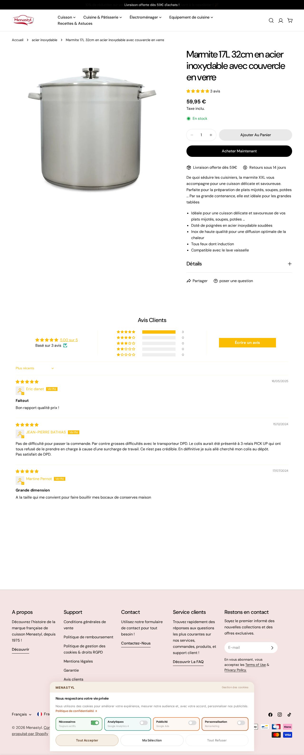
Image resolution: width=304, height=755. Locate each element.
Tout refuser (217, 740)
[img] (27, 381)
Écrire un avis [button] (247, 342)
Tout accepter (87, 740)
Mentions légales (78, 661)
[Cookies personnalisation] (241, 723)
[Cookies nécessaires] (95, 723)
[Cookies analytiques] (144, 723)
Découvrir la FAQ (188, 661)
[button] (198, 91)
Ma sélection (152, 740)
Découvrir (20, 649)
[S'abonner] (272, 648)
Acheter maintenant (239, 151)
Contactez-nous (136, 643)
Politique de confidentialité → (76, 711)
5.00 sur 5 (69, 339)
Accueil (17, 40)
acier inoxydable (44, 40)
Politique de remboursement (88, 637)
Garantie (71, 670)
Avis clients (73, 679)
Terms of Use (255, 665)
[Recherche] (271, 20)
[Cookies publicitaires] (192, 723)
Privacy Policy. (235, 670)
